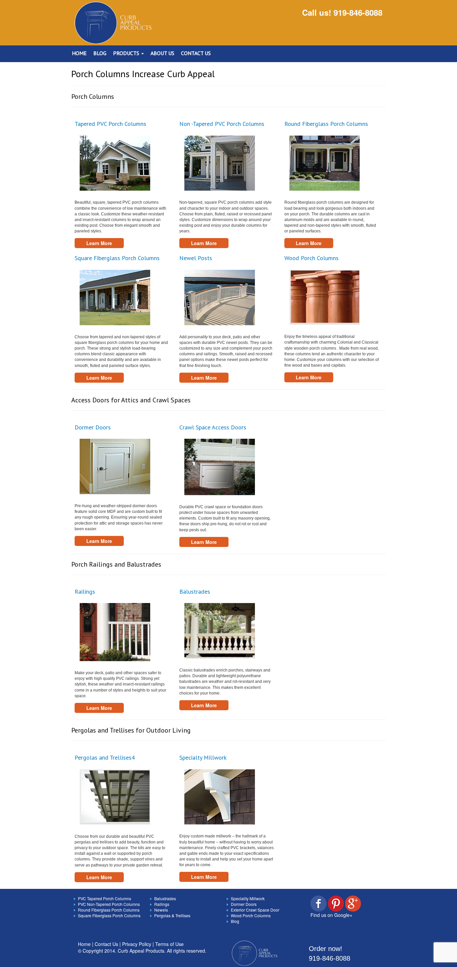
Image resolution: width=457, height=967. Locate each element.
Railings (85, 591)
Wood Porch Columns (311, 258)
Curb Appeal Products (141, 950)
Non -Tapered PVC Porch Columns (221, 124)
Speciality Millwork (248, 898)
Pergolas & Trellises (172, 915)
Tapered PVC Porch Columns (110, 124)
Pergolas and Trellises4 (105, 757)
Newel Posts (195, 258)
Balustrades (194, 591)
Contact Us (106, 944)
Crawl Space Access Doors (212, 427)
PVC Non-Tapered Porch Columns (109, 904)
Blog (235, 921)
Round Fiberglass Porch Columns (326, 124)
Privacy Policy (136, 944)
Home (84, 944)
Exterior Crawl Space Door (255, 910)
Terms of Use (169, 944)
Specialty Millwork (202, 757)
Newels (161, 910)
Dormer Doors (93, 427)
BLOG (99, 53)
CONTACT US (196, 53)
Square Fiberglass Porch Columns (117, 258)
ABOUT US (162, 53)
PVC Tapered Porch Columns (104, 898)
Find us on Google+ (331, 915)
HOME (79, 53)
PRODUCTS (127, 53)
